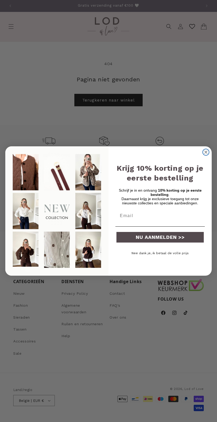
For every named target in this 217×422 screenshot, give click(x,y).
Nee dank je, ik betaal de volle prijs (160, 253)
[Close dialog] (206, 152)
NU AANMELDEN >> (160, 237)
